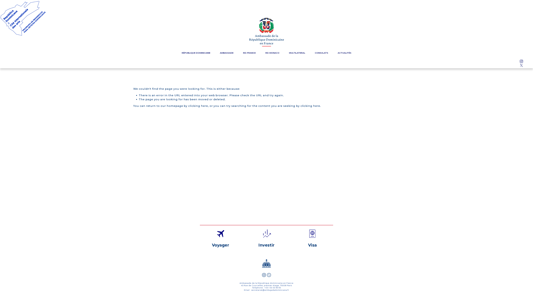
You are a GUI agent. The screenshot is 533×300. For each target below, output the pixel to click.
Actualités (344, 53)
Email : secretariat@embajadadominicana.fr (266, 290)
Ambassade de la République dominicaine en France (267, 283)
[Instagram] (521, 61)
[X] (521, 65)
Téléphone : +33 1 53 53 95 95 (266, 288)
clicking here (198, 106)
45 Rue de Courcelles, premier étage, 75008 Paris (266, 285)
